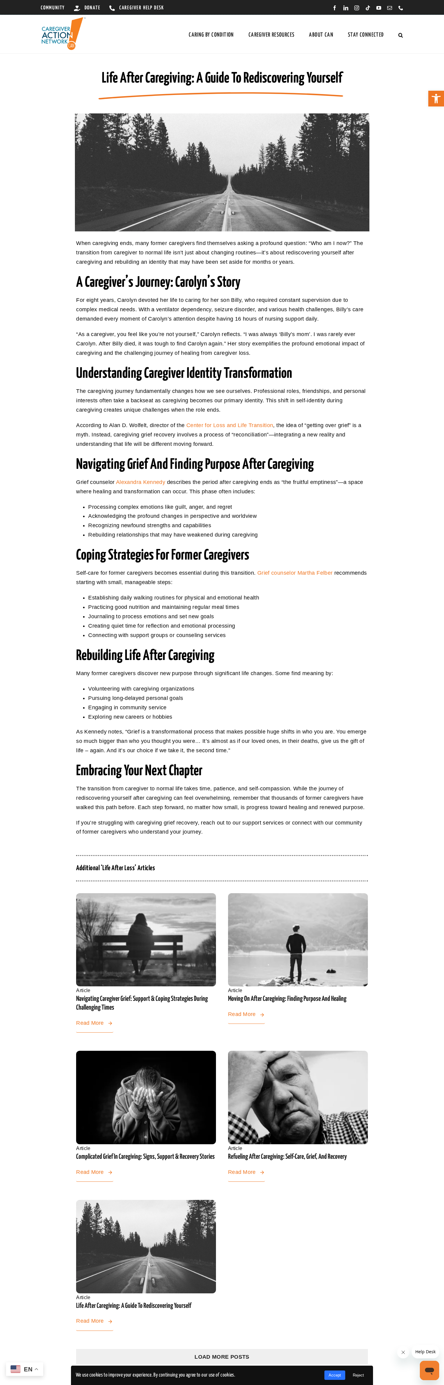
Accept (335, 1375)
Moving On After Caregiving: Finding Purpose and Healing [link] (287, 998)
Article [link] (83, 990)
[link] (436, 98)
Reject (358, 1375)
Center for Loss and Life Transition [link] (229, 425)
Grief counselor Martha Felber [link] (295, 573)
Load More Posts (222, 1357)
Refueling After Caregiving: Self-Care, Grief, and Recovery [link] (287, 1156)
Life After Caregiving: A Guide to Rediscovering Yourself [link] (133, 1305)
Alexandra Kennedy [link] (140, 482)
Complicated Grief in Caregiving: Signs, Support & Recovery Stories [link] (145, 1156)
